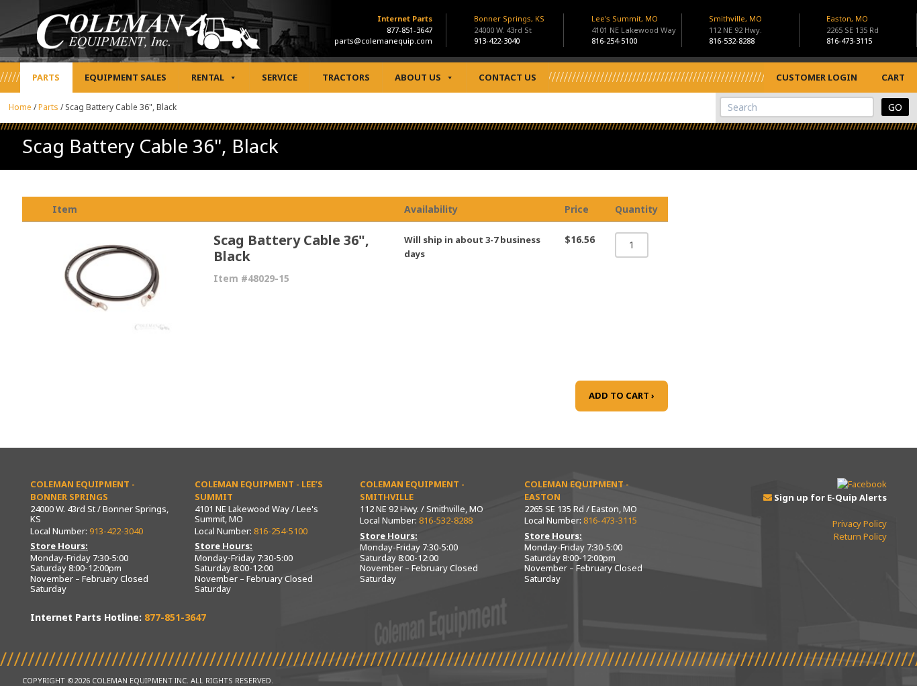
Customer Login (816, 77)
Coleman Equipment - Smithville (412, 490)
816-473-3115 (849, 41)
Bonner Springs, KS (509, 24)
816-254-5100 (614, 41)
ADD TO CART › (622, 395)
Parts (46, 77)
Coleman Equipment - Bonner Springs (82, 490)
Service (279, 77)
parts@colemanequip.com (383, 41)
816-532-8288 (732, 41)
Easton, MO (852, 24)
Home (20, 107)
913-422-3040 (497, 41)
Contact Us (507, 77)
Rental (207, 77)
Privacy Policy (859, 524)
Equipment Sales (125, 77)
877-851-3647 (409, 30)
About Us (418, 77)
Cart (893, 77)
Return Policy (860, 536)
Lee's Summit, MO (633, 24)
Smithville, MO (735, 24)
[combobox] (797, 107)
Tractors (346, 77)
